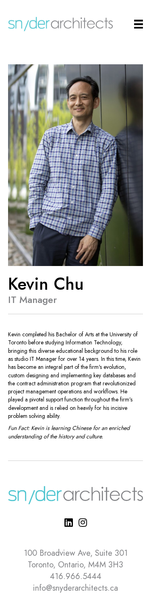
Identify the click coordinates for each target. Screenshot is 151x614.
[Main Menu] (138, 24)
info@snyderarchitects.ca (75, 588)
